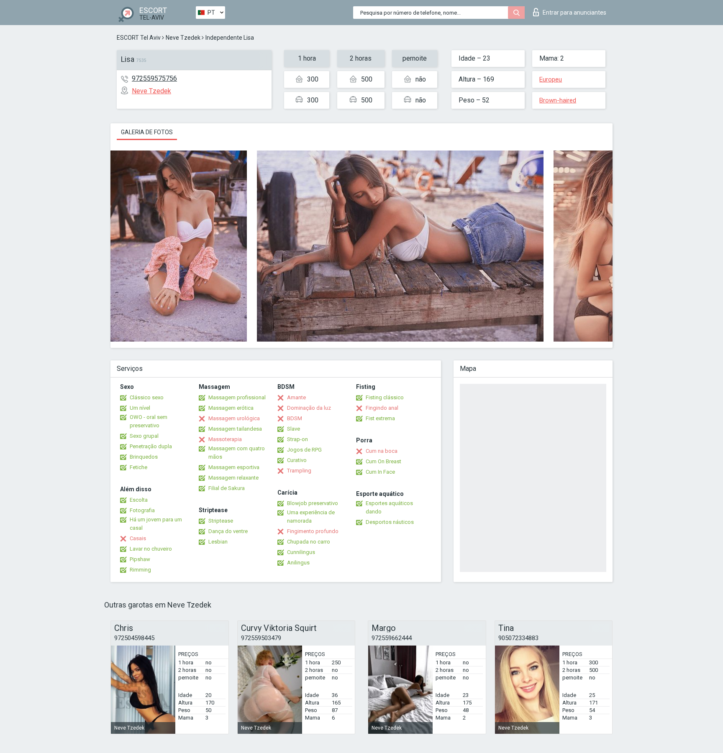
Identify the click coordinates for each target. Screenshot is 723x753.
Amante (296, 397)
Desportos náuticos (390, 522)
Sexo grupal (144, 436)
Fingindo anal (382, 408)
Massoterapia (225, 439)
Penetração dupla (151, 446)
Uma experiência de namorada (311, 516)
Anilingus (298, 562)
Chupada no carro (308, 542)
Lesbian (218, 542)
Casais (138, 538)
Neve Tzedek (183, 37)
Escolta (139, 500)
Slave (293, 429)
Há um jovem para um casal (156, 523)
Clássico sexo (147, 397)
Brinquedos (144, 457)
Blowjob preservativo (312, 503)
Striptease (220, 521)
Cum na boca (381, 451)
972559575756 (154, 78)
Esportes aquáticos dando (389, 507)
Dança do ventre (228, 531)
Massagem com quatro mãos (236, 452)
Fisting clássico (385, 397)
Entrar (574, 12)
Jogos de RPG (304, 450)
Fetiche (138, 467)
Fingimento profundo (312, 531)
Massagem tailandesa (235, 429)
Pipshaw (140, 559)
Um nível (140, 408)
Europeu (550, 79)
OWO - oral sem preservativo (148, 421)
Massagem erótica (231, 408)
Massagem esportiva (233, 467)
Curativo (297, 460)
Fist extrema (380, 418)
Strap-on (297, 439)
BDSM (294, 418)
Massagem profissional (237, 397)
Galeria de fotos (147, 132)
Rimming (140, 570)
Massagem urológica (234, 418)
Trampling (299, 470)
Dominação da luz (309, 408)
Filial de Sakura (226, 488)
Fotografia (142, 510)
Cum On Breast (383, 461)
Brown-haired (557, 100)
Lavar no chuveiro (151, 549)
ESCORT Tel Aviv (139, 37)
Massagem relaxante (233, 478)
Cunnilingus (301, 552)
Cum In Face (380, 472)
